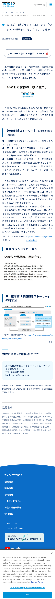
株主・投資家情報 (13, 507)
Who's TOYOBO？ (14, 475)
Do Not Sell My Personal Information (27, 587)
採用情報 (9, 513)
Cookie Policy (37, 582)
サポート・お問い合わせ (15, 528)
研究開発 (9, 494)
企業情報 (9, 481)
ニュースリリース (12, 523)
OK (27, 594)
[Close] (52, 553)
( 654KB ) (26, 53)
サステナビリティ (13, 500)
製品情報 (9, 488)
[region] (27, 574)
